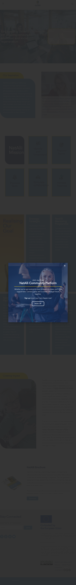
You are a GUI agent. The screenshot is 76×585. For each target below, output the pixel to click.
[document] (38, 292)
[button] (65, 266)
